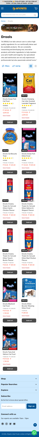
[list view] (35, 66)
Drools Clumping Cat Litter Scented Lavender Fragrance (29, 101)
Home (3, 21)
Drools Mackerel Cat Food (9, 305)
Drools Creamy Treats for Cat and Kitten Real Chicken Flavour (29, 257)
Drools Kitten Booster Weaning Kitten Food (28, 306)
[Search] (35, 15)
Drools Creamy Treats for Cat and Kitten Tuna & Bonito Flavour (9, 257)
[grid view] (30, 66)
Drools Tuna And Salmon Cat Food (9, 353)
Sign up (31, 406)
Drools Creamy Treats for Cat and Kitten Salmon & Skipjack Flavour (28, 207)
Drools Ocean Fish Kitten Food (28, 155)
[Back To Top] (35, 425)
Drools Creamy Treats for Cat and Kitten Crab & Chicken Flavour (9, 207)
